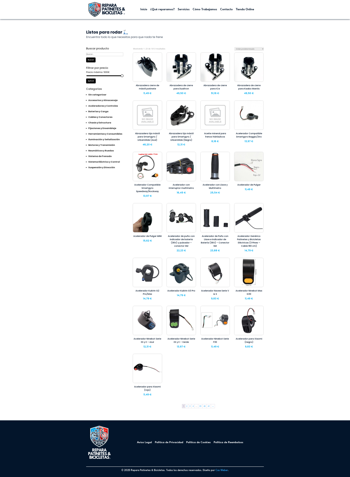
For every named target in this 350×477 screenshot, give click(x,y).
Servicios (184, 9)
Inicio (143, 9)
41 (209, 406)
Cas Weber (221, 470)
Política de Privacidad (169, 442)
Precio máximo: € (98, 72)
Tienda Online (245, 9)
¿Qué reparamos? (162, 9)
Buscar (91, 60)
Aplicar (91, 81)
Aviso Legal (144, 442)
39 (200, 406)
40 (204, 406)
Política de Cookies (198, 442)
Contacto (226, 9)
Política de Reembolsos (228, 442)
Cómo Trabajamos (205, 9)
